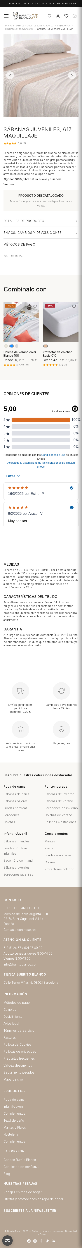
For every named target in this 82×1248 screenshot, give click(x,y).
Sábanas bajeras (15, 801)
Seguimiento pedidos (18, 1072)
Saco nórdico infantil (18, 860)
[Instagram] (35, 1241)
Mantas (50, 841)
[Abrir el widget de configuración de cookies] (7, 1240)
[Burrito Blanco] (39, 16)
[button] (35, 306)
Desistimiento (13, 1016)
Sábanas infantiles (16, 841)
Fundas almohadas (58, 855)
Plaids (49, 848)
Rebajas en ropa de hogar (22, 1192)
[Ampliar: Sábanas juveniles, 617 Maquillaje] (41, 75)
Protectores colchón (59, 869)
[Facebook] (41, 1241)
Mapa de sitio (13, 1079)
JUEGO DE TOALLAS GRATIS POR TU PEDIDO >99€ (41, 3)
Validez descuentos (17, 1065)
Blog (6, 1174)
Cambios (9, 1009)
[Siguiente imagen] (72, 75)
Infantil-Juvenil (13, 1106)
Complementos (14, 1113)
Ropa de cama (13, 1099)
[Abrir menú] (6, 16)
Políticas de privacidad (19, 1051)
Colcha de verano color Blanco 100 (19, 353)
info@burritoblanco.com (20, 964)
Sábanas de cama (16, 794)
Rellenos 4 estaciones (60, 822)
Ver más (8, 184)
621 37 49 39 (33, 948)
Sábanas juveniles (16, 867)
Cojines (50, 862)
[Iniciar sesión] (58, 16)
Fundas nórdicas (15, 808)
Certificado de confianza (21, 1167)
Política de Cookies (17, 1044)
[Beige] (6, 346)
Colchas (9, 822)
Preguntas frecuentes (19, 1058)
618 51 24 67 (12, 948)
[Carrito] (75, 16)
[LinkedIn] (53, 1241)
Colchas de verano (58, 815)
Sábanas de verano (59, 801)
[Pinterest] (29, 1241)
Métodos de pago (16, 1002)
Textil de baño (13, 1120)
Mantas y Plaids (14, 1127)
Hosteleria (10, 1134)
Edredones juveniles (18, 874)
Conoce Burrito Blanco (19, 1160)
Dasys (43, 1234)
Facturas (9, 1037)
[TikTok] (47, 1241)
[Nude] (45, 346)
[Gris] (16, 346)
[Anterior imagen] (10, 75)
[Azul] (11, 346)
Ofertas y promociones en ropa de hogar (33, 1199)
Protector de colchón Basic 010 (57, 353)
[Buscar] (50, 16)
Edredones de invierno (61, 808)
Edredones (11, 815)
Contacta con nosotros (19, 929)
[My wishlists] (66, 16)
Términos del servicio (18, 1030)
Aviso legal (11, 1023)
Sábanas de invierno (59, 794)
